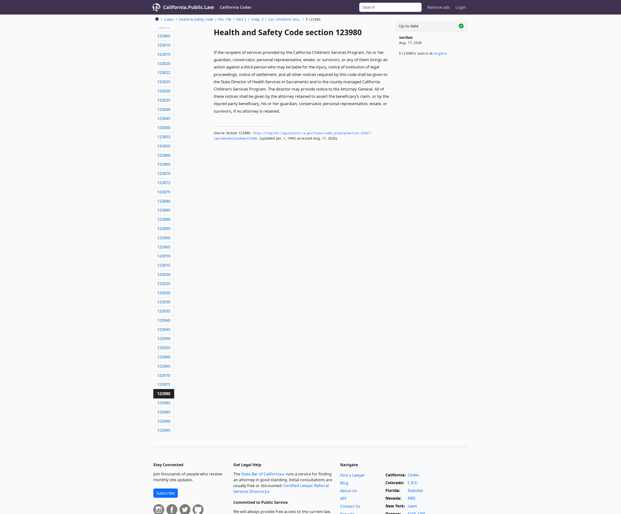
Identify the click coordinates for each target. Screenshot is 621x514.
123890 (163, 219)
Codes (169, 19)
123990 (163, 421)
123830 (163, 91)
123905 (163, 247)
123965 (163, 366)
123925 (163, 283)
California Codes (235, 7)
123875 (163, 192)
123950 (163, 338)
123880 (163, 201)
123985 (163, 412)
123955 (163, 347)
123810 (163, 45)
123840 (163, 109)
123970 (163, 375)
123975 (163, 384)
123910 (163, 256)
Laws (412, 506)
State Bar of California (261, 474)
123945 (163, 329)
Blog (344, 483)
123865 (163, 164)
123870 (163, 173)
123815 (163, 54)
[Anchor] (283, 111)
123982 (163, 403)
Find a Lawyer (352, 475)
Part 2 (241, 19)
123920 (163, 274)
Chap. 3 (257, 19)
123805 (163, 36)
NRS (411, 498)
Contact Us (350, 506)
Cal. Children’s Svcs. (285, 19)
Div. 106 (224, 19)
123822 (163, 72)
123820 (163, 63)
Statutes (415, 490)
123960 (163, 357)
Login (461, 7)
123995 (163, 430)
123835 (163, 100)
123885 (163, 210)
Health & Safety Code (196, 19)
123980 (163, 393)
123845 (163, 118)
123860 (163, 155)
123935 (163, 311)
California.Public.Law (188, 7)
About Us (348, 490)
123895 (163, 228)
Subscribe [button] (165, 493)
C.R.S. (413, 482)
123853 (163, 137)
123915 (163, 265)
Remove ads (438, 7)
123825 (163, 81)
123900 (163, 237)
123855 (163, 146)
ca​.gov (438, 53)
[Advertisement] (431, 140)
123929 (163, 293)
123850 (163, 127)
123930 (163, 302)
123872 (163, 182)
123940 (163, 320)
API (343, 498)
